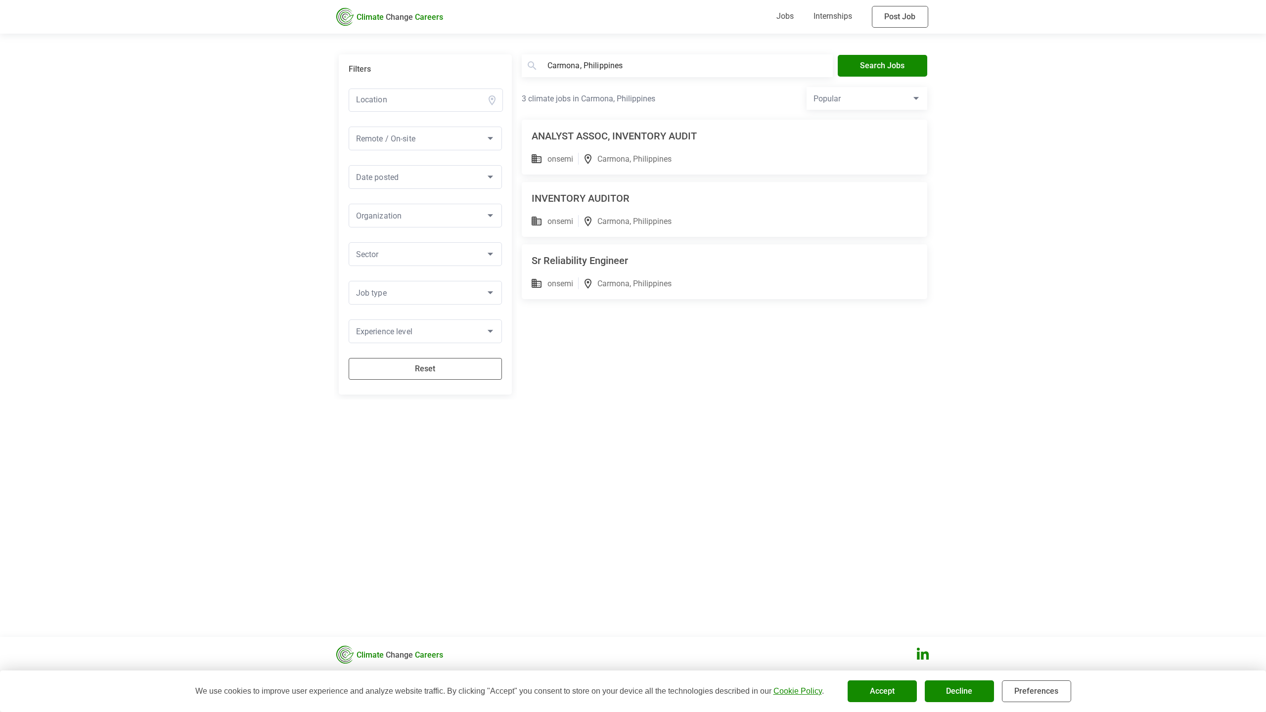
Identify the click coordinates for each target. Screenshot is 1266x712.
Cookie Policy (797, 691)
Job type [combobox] (371, 293)
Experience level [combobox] (384, 331)
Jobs (785, 16)
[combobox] (420, 99)
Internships (833, 16)
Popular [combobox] (827, 98)
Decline (959, 691)
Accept (882, 691)
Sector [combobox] (367, 254)
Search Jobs (882, 65)
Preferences (1036, 691)
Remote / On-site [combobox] (385, 138)
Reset (425, 368)
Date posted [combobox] (377, 177)
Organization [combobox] (379, 216)
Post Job (899, 16)
